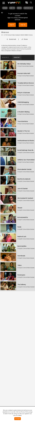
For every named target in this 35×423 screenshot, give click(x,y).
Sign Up (23, 25)
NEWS (19, 8)
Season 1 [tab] (17, 57)
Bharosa (5, 32)
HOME (5, 8)
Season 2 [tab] (5, 57)
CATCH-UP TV (29, 8)
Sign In (12, 25)
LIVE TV (12, 8)
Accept (17, 419)
